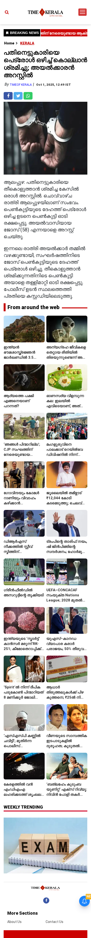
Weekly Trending (23, 807)
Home (9, 43)
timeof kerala (21, 84)
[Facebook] (46, 900)
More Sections (22, 913)
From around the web (33, 307)
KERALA (27, 43)
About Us (14, 922)
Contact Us (54, 922)
